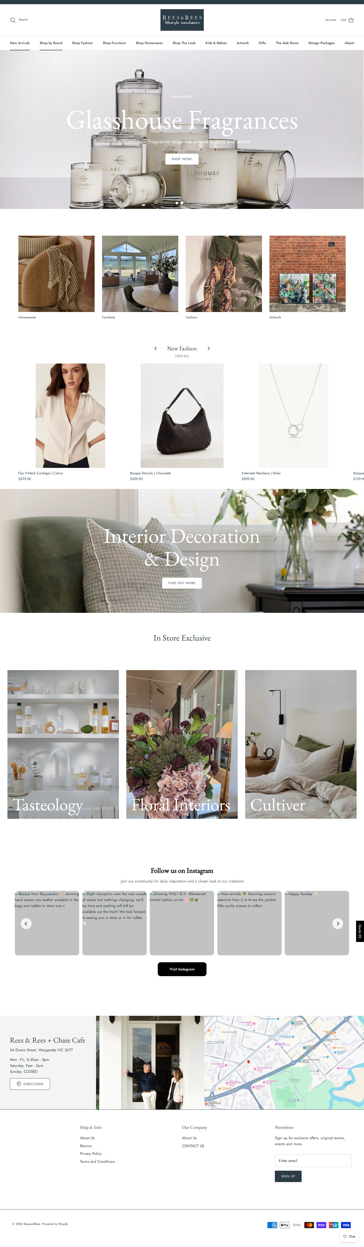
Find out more (182, 583)
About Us (87, 1138)
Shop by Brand (51, 42)
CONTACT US (193, 1146)
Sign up (288, 1176)
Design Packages (322, 42)
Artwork (243, 42)
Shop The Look (184, 42)
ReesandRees (32, 1224)
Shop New (182, 156)
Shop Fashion (82, 42)
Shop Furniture (114, 42)
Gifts (262, 42)
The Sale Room (287, 42)
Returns (86, 1146)
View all (182, 356)
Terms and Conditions (97, 1161)
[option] (182, 129)
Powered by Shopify (55, 1224)
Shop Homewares (149, 42)
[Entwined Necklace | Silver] (294, 416)
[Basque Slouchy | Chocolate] (182, 416)
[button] (176, 202)
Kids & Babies (216, 42)
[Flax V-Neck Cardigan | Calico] (70, 416)
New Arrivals (20, 42)
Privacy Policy (91, 1153)
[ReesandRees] (182, 20)
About (349, 42)
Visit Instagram (182, 969)
